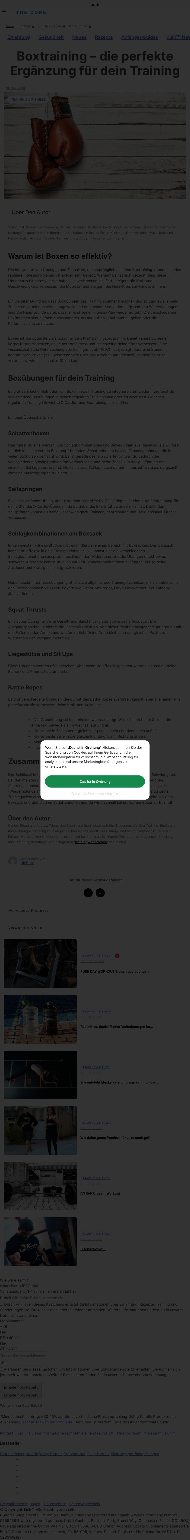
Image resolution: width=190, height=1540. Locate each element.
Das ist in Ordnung (95, 781)
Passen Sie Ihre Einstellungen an (95, 793)
